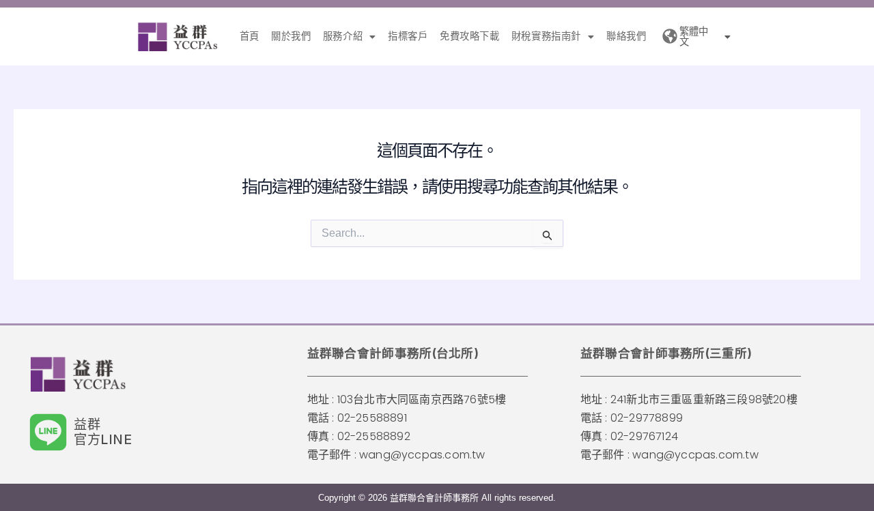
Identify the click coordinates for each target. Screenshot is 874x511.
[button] (349, 36)
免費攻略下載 (470, 36)
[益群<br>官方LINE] (48, 432)
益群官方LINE (103, 432)
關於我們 (291, 36)
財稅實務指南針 (546, 36)
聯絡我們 (626, 36)
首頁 (249, 36)
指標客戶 (407, 36)
